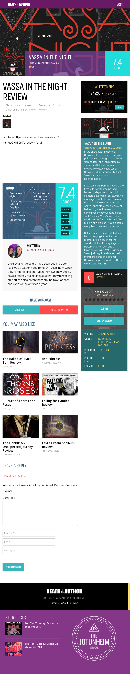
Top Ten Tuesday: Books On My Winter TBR (41, 645)
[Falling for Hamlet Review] (60, 384)
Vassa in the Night (97, 143)
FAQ (75, 603)
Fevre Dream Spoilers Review (58, 445)
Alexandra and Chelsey (18, 105)
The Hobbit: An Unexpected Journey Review (18, 446)
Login (119, 4)
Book (31, 66)
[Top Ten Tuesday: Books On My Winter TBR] (13, 649)
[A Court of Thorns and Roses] (21, 384)
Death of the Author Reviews (21, 109)
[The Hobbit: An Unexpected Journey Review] (21, 426)
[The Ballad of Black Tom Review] (21, 342)
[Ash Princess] (60, 342)
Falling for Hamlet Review (55, 403)
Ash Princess (51, 359)
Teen (101, 358)
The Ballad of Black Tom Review (17, 360)
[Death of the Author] (19, 5)
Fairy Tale (104, 339)
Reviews (42, 109)
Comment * (10, 497)
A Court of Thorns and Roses (19, 403)
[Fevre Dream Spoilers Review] (60, 426)
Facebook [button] (10, 476)
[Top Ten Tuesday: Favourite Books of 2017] (13, 628)
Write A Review (104, 321)
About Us (66, 603)
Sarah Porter (106, 333)
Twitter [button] (21, 476)
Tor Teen (103, 350)
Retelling (104, 342)
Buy (119, 107)
